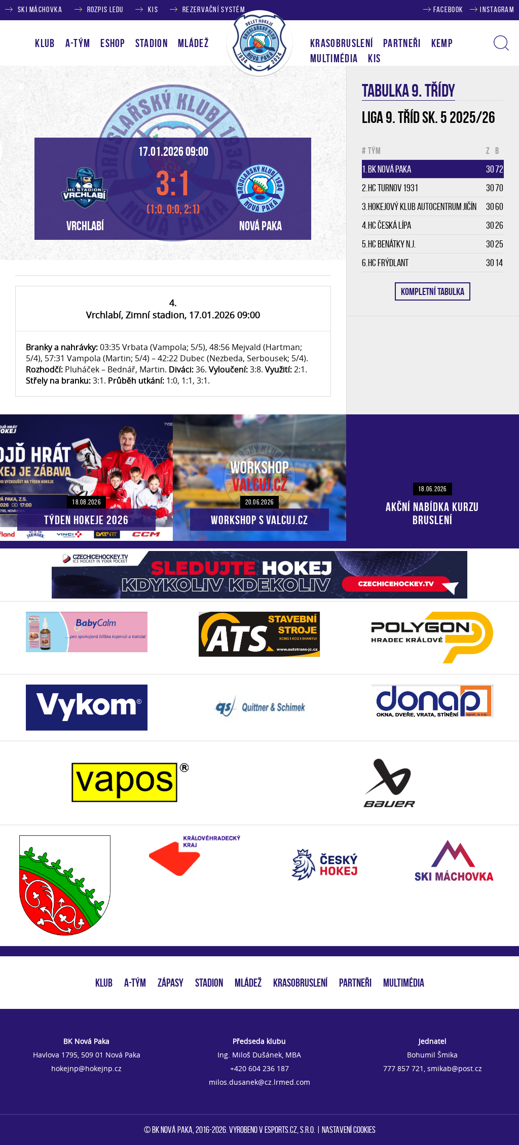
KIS (153, 9)
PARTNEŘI (402, 43)
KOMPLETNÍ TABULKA (432, 291)
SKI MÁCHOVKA (40, 9)
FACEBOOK (448, 9)
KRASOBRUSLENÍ (341, 43)
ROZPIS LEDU (105, 9)
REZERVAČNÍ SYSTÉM (213, 9)
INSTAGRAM (497, 9)
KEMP (442, 43)
